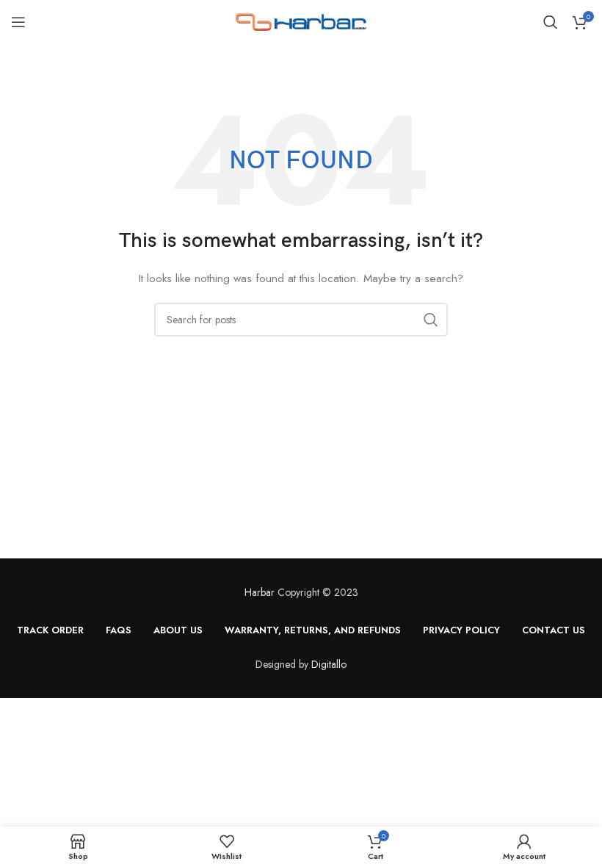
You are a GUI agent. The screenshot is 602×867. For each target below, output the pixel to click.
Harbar (259, 592)
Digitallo (329, 664)
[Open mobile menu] (18, 22)
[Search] (550, 22)
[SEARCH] (431, 320)
